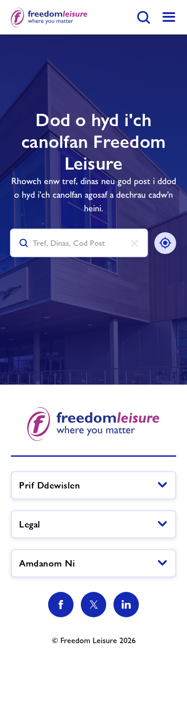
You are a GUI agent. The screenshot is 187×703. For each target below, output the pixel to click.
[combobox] (79, 242)
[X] (93, 604)
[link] (169, 17)
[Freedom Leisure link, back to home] (49, 17)
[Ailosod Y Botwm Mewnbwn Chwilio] (132, 243)
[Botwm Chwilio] (143, 17)
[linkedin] (126, 604)
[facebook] (61, 604)
